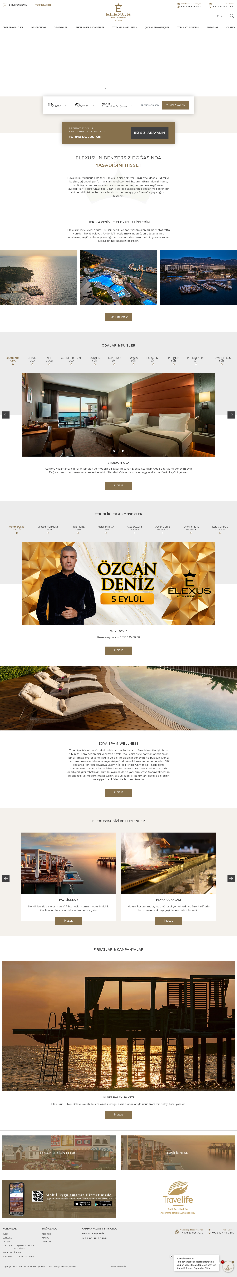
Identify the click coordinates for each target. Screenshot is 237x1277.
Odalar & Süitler (12, 27)
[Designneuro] (118, 1266)
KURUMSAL (10, 1229)
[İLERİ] (231, 415)
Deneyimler (60, 27)
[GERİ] (6, 415)
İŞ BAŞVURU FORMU (94, 1238)
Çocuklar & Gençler (157, 27)
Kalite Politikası (12, 1252)
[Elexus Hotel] (118, 12)
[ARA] (232, 16)
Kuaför (46, 1242)
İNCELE (118, 486)
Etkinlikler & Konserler (89, 27)
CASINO (230, 27)
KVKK (5, 1234)
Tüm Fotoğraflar (118, 317)
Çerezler (8, 1238)
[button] (89, 88)
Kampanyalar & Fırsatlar (100, 1229)
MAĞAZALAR (50, 1229)
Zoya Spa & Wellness (124, 27)
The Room (47, 1234)
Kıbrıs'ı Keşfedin (93, 1233)
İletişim (6, 1242)
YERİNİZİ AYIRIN (175, 105)
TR (218, 16)
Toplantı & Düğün (187, 27)
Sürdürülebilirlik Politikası (18, 1256)
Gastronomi (38, 27)
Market (46, 1238)
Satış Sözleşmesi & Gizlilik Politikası (20, 1247)
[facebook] (220, 1262)
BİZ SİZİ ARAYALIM (149, 132)
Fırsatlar (212, 27)
